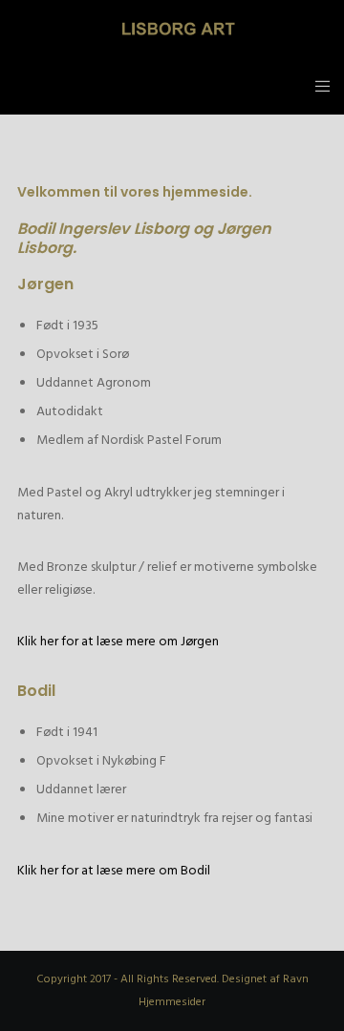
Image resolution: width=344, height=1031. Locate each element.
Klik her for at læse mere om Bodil (113, 870)
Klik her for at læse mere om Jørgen (118, 641)
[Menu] (317, 86)
